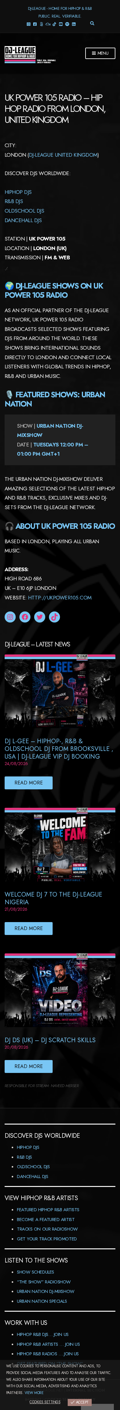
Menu (102, 53)
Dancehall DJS (23, 220)
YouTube (61, 24)
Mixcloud (48, 24)
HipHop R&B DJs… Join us (43, 1334)
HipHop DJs (28, 1147)
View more (34, 1393)
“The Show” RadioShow (44, 1281)
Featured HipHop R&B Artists (48, 1209)
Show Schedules (35, 1272)
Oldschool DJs (24, 210)
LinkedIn (74, 24)
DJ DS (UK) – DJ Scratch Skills (50, 1040)
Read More (28, 782)
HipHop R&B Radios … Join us (48, 1353)
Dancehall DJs (32, 1176)
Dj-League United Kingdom (63, 155)
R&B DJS (14, 201)
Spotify (67, 24)
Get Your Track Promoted (47, 1238)
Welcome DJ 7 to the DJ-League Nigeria (53, 898)
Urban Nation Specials (42, 1301)
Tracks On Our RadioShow (47, 1229)
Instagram (28, 24)
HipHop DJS (18, 192)
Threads (41, 24)
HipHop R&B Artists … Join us (48, 1344)
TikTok (54, 24)
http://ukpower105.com (59, 597)
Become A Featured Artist (45, 1219)
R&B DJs (24, 1157)
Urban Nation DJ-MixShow (45, 1291)
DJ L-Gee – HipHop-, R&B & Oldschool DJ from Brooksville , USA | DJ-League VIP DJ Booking (59, 749)
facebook (35, 24)
